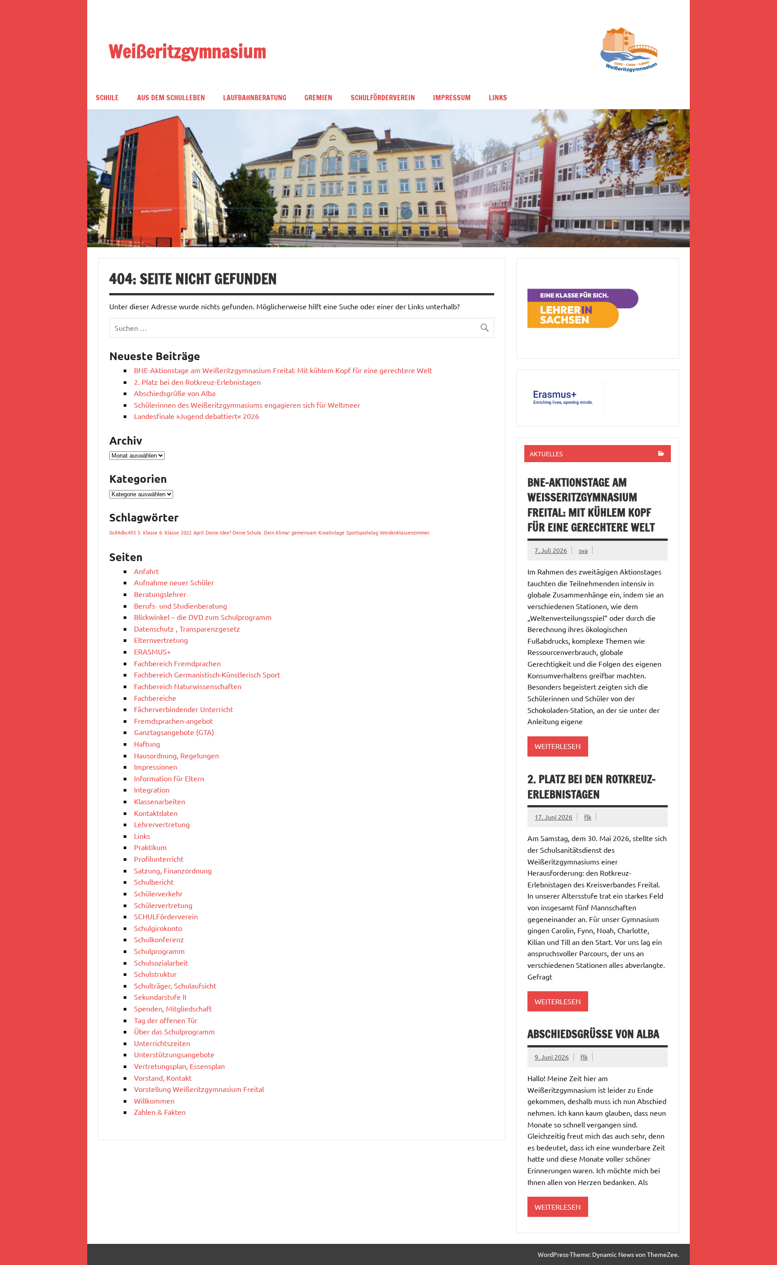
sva (583, 550)
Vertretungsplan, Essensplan (179, 1065)
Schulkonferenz (159, 939)
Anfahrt (146, 570)
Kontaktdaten (156, 812)
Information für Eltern (169, 778)
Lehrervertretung (162, 824)
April (198, 532)
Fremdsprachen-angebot (173, 720)
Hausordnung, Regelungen (176, 755)
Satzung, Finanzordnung (173, 870)
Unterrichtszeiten (162, 1042)
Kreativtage (331, 532)
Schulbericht (154, 881)
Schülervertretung (163, 904)
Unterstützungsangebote (174, 1054)
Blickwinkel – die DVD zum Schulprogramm (203, 616)
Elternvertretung (161, 639)
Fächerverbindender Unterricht (183, 708)
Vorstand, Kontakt (163, 1077)
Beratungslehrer (160, 593)
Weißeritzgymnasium (187, 50)
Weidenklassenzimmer (404, 532)
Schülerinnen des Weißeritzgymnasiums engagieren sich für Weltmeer (247, 404)
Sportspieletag (362, 532)
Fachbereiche (155, 697)
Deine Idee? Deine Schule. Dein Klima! (247, 532)
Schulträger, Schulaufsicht (175, 985)
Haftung (147, 743)
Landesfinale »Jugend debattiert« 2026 (196, 415)
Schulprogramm (159, 950)
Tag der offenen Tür (165, 1020)
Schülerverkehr (158, 893)
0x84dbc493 (122, 532)
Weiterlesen (558, 745)
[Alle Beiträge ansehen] (661, 454)
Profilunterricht (158, 858)
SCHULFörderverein (166, 916)
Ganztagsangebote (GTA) (174, 731)
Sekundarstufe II (160, 996)
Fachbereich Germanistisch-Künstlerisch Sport (207, 674)
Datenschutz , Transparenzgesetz (187, 628)
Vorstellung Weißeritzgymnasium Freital (200, 1088)
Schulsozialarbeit (161, 962)
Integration (152, 789)
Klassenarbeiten (159, 801)
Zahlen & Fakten (160, 1111)
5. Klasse (147, 532)
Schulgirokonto (158, 927)
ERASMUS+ (152, 651)
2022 (186, 532)
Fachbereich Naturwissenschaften (187, 685)
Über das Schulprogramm (174, 1031)
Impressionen (155, 766)
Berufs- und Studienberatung (180, 605)
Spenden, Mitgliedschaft (173, 1008)
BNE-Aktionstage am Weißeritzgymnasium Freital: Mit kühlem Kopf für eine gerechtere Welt (283, 369)
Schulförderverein (383, 97)
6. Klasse (169, 532)
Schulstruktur (155, 973)
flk (587, 817)
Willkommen (154, 1100)
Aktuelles (546, 454)
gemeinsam (304, 532)
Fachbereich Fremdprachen (177, 663)
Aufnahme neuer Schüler (174, 582)
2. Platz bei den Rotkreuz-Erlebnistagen (197, 381)
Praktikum (150, 846)
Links (498, 97)
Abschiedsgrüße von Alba (174, 392)
